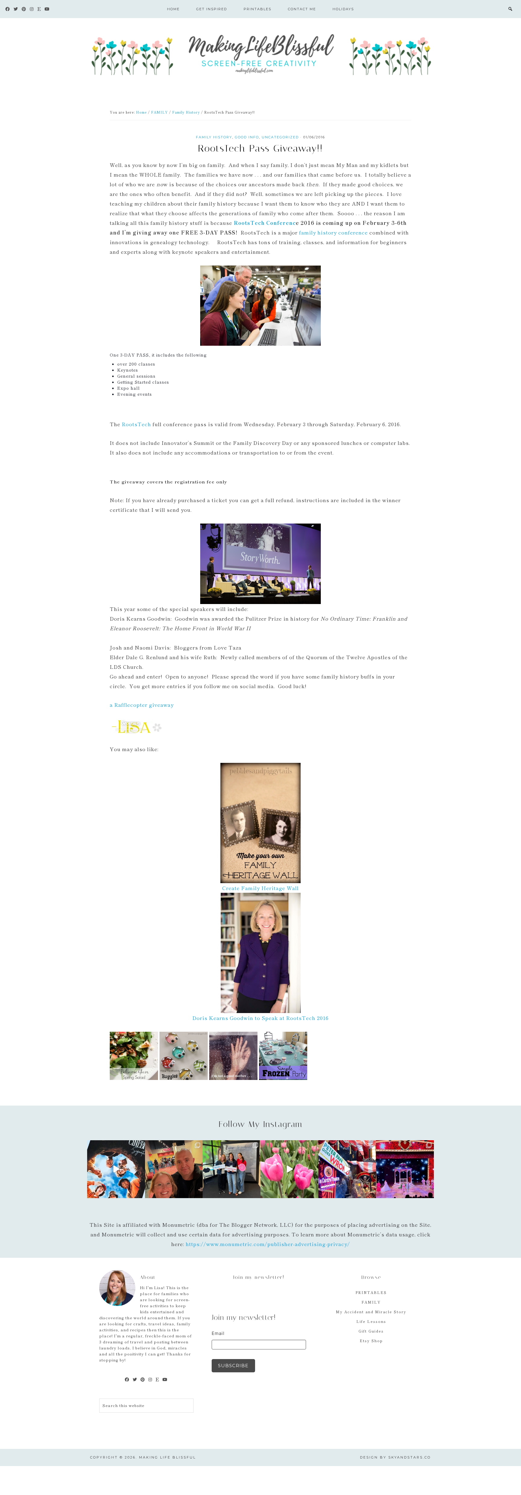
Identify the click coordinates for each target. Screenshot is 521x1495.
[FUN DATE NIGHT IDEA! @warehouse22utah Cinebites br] (116, 1169)
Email (218, 1333)
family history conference (334, 232)
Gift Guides (371, 1330)
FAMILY (371, 1302)
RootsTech (136, 424)
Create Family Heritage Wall (260, 888)
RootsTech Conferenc (265, 222)
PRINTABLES (371, 1292)
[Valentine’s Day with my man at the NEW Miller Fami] (405, 1169)
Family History (214, 137)
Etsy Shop (371, 1340)
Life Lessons (371, 1321)
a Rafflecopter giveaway (142, 704)
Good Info (247, 137)
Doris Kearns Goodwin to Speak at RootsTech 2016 (260, 1017)
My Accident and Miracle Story (371, 1311)
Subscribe (233, 1365)
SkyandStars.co (409, 1457)
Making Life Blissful (260, 52)
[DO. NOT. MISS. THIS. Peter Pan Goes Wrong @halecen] (347, 1169)
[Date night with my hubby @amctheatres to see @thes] (174, 1169)
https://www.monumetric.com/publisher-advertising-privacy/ (268, 1244)
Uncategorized (280, 137)
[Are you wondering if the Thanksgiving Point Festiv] (289, 1169)
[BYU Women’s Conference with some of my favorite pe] (231, 1169)
